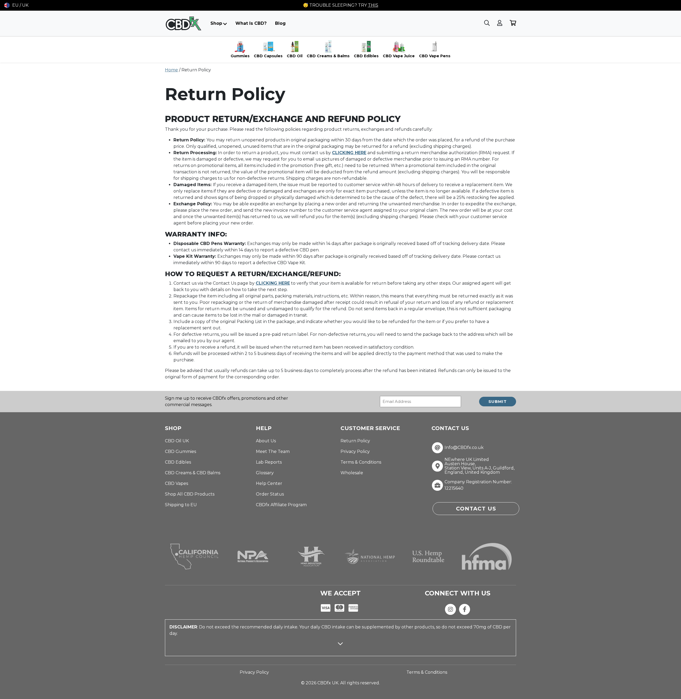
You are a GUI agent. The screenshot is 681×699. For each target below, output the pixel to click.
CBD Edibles (178, 462)
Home (171, 69)
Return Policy (355, 440)
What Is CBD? (251, 23)
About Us (266, 440)
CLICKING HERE (273, 283)
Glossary (265, 472)
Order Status (270, 494)
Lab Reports (269, 462)
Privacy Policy (355, 451)
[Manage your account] (500, 23)
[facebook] (465, 609)
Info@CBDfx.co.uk (464, 447)
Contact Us (476, 508)
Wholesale (351, 472)
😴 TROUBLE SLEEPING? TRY (340, 5)
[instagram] (450, 609)
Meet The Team (273, 451)
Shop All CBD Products (189, 494)
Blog (280, 23)
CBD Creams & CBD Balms (192, 472)
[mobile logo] (183, 23)
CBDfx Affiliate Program (281, 504)
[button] (16, 5)
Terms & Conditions (360, 462)
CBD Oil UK (177, 440)
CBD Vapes (176, 483)
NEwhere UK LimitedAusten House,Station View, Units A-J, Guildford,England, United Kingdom (479, 466)
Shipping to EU (181, 504)
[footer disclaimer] (340, 648)
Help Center (269, 483)
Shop (216, 23)
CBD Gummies (180, 451)
